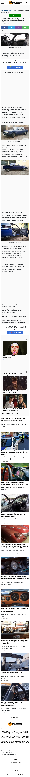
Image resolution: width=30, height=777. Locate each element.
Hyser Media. (19, 774)
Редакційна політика (15, 762)
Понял (15, 15)
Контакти (15, 770)
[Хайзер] (15, 2)
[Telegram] (11, 27)
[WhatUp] (25, 27)
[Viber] (18, 27)
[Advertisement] (15, 90)
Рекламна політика (15, 767)
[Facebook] (4, 27)
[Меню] (2, 3)
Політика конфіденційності (15, 765)
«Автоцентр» (10, 73)
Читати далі (15, 717)
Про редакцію (15, 759)
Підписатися (17, 67)
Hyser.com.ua (16, 730)
